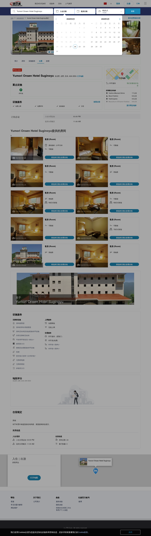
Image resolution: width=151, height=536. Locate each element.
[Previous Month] (56, 19)
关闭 (130, 532)
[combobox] (34, 11)
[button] (64, 11)
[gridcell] (79, 27)
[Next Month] (119, 19)
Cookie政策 (83, 532)
